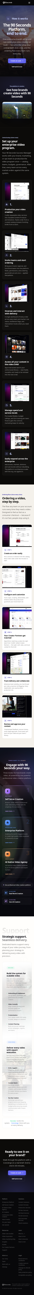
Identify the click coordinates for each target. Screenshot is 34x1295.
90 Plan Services (23, 1210)
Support (4, 1250)
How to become (23, 1239)
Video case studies (7, 1233)
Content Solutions (23, 1202)
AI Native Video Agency (6, 1208)
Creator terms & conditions (23, 1264)
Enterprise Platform (8, 1202)
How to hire (21, 1236)
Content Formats (23, 1205)
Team (3, 1261)
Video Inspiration (7, 1236)
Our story (5, 1259)
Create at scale (16, 61)
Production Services (24, 1207)
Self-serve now (17, 67)
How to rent (22, 1242)
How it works (6, 1219)
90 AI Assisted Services (22, 1219)
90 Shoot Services (23, 1213)
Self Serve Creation (8, 1205)
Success (13, 1121)
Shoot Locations (23, 1223)
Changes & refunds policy (24, 1268)
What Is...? (21, 1233)
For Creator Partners (8, 1247)
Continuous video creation (7, 1216)
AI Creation (5, 1212)
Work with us (6, 1264)
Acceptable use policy (25, 1275)
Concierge (15, 1123)
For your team (6, 1222)
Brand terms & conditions (22, 1259)
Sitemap (4, 1267)
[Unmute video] (24, 115)
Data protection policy (25, 1272)
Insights (4, 1242)
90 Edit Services (23, 1216)
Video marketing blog (8, 1239)
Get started (5, 1225)
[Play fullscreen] (28, 115)
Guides (4, 1244)
